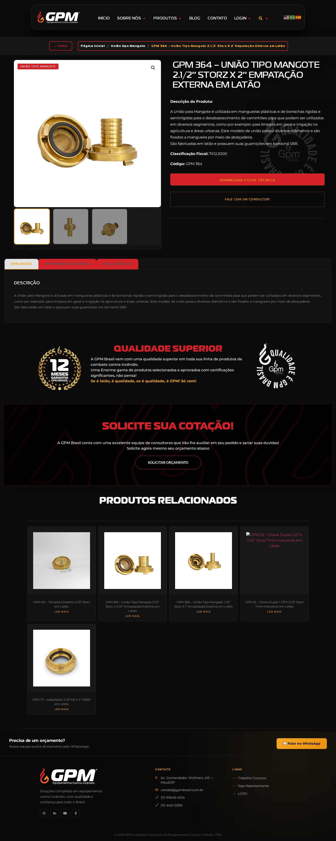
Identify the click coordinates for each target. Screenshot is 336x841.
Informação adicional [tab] (67, 264)
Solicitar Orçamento (168, 462)
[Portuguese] (293, 17)
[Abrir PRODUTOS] (180, 18)
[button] (153, 68)
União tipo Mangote (128, 46)
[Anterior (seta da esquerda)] (8, 420)
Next (25, 248)
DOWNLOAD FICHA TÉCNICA (247, 180)
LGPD (242, 794)
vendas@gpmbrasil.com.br (182, 790)
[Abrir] (267, 18)
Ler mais (61, 611)
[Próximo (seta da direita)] (328, 420)
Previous (27, 246)
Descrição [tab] (21, 264)
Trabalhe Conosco (252, 778)
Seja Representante (253, 786)
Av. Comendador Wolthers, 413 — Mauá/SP (187, 780)
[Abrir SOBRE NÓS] (144, 18)
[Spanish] (298, 17)
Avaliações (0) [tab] (117, 264)
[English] (287, 17)
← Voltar (61, 46)
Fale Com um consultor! (247, 199)
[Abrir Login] (249, 18)
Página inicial (93, 46)
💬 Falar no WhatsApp (301, 743)
